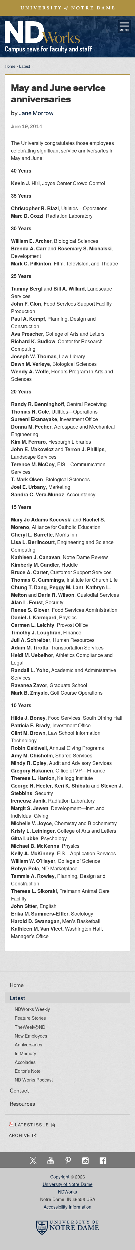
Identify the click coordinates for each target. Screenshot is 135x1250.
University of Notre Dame (68, 1184)
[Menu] (124, 26)
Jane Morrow (36, 113)
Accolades (25, 1062)
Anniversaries (28, 1044)
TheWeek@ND (30, 1027)
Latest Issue (33, 1124)
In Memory (25, 1053)
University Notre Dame (67, 8)
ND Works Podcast (34, 1079)
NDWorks (67, 1192)
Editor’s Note (27, 1071)
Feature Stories (30, 1018)
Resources (22, 1103)
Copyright (59, 1176)
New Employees (31, 1036)
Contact (19, 1090)
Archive (20, 1135)
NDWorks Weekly (32, 1009)
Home (10, 66)
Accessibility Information (67, 1207)
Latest (24, 66)
